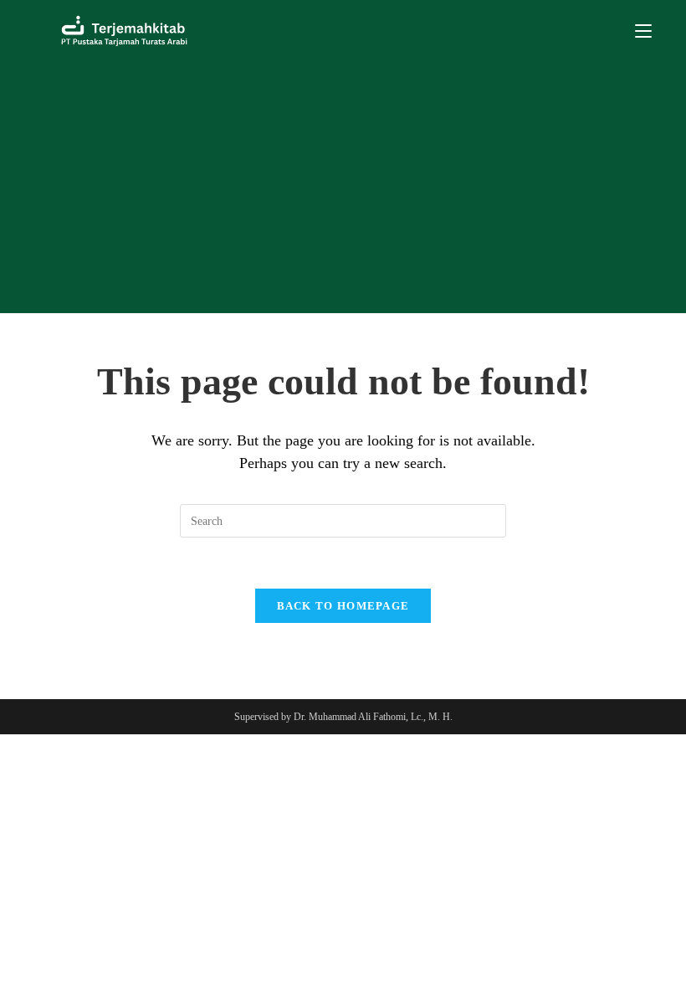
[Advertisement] (343, 187)
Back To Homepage (343, 605)
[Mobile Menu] (643, 31)
